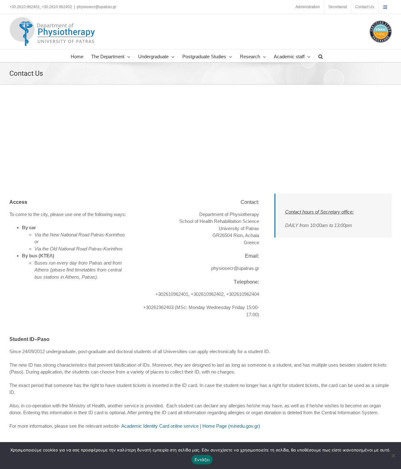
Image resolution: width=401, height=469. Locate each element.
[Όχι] (393, 455)
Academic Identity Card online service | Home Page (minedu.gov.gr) (190, 426)
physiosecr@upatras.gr (96, 7)
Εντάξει (202, 459)
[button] (320, 55)
